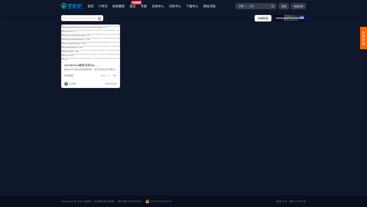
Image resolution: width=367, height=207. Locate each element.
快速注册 (298, 6)
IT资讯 (103, 6)
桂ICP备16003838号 (129, 201)
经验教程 (118, 6)
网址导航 (209, 6)
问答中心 (175, 6)
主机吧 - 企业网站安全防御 (98, 201)
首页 (91, 6)
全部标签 (263, 18)
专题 (144, 6)
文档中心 (158, 6)
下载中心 (192, 6)
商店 (133, 4)
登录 (284, 6)
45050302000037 (160, 201)
